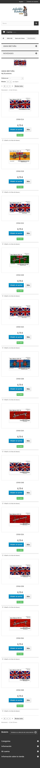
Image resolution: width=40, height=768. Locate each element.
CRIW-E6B (20, 690)
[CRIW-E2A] (20, 208)
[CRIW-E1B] (20, 156)
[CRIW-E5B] (20, 571)
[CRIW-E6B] (20, 675)
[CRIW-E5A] (20, 519)
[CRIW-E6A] (20, 623)
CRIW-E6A (20, 638)
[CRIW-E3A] (20, 312)
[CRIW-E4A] (20, 416)
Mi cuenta (5, 751)
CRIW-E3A (20, 327)
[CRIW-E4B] (20, 467)
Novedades (8, 53)
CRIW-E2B (20, 275)
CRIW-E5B (20, 586)
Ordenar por (4, 78)
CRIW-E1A (20, 119)
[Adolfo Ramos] (20, 11)
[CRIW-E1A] (20, 104)
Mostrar (3, 81)
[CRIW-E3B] (20, 364)
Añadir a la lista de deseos (12, 140)
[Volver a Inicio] (3, 38)
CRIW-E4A (20, 431)
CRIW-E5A (20, 534)
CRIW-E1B (20, 171)
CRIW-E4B (20, 482)
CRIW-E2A (20, 223)
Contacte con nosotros (32, 1)
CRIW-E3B (20, 379)
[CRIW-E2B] (20, 260)
